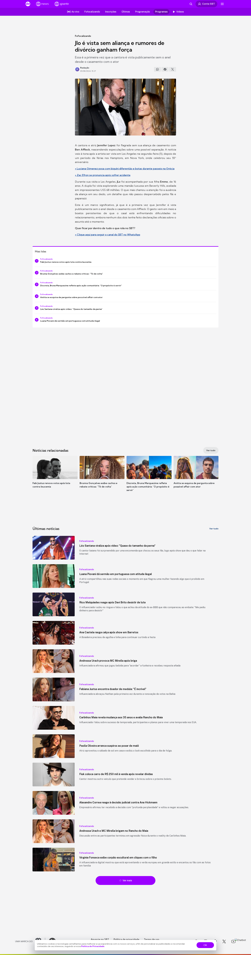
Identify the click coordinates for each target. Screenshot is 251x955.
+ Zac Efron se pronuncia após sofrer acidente (102, 175)
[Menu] (222, 4)
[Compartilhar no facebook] (165, 69)
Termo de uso (151, 939)
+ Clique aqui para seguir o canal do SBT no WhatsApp (107, 234)
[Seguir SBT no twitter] (224, 941)
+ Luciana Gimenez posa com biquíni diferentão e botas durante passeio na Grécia (124, 168)
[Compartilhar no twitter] (172, 69)
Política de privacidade (126, 939)
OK (205, 945)
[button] (55, 476)
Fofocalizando (83, 35)
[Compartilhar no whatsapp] (157, 69)
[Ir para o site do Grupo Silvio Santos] (30, 941)
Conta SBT (208, 3)
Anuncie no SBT (100, 939)
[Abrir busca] (191, 4)
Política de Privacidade (92, 946)
